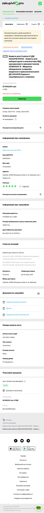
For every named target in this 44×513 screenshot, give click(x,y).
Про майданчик (23, 477)
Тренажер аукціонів (23, 486)
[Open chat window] (38, 507)
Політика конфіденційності (23, 494)
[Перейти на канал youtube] (22, 440)
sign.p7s (8, 308)
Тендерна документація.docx (16, 302)
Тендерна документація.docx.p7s (17, 315)
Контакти (23, 460)
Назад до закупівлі (11, 18)
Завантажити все (38, 293)
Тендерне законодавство (23, 498)
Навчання (23, 481)
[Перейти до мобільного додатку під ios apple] (15, 448)
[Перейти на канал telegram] (28, 440)
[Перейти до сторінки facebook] (15, 440)
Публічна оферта (23, 469)
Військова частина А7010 (12, 150)
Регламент (23, 473)
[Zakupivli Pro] (13, 3)
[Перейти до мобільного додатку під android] (29, 448)
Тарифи (23, 456)
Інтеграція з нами (23, 490)
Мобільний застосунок (23, 464)
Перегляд (22, 99)
